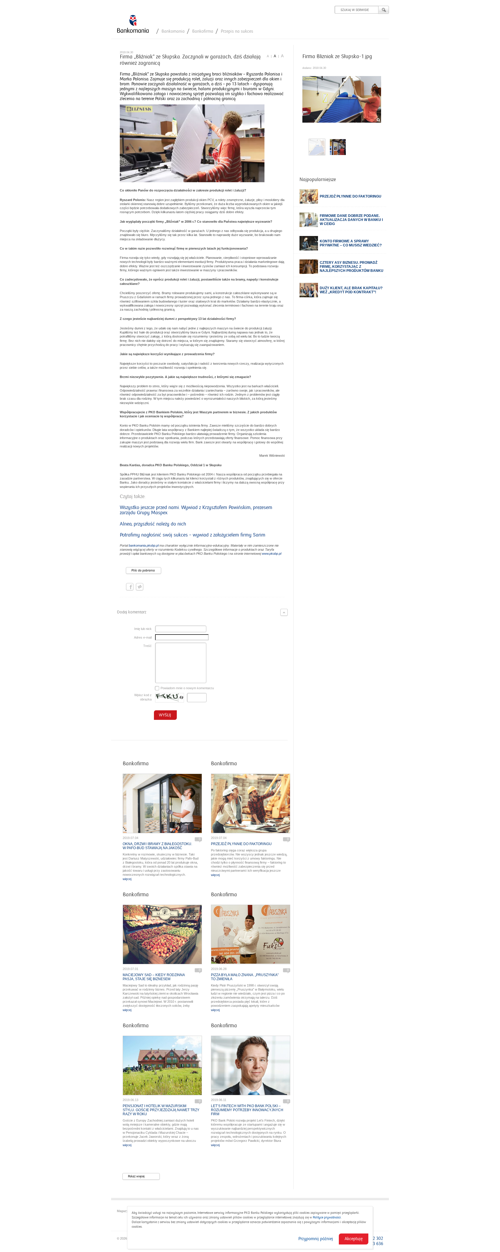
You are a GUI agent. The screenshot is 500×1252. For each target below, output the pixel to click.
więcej (127, 879)
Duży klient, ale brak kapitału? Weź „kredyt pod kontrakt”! (351, 290)
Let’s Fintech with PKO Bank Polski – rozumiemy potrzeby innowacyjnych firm (247, 1110)
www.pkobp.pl (271, 553)
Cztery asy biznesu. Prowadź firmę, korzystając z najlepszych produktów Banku (351, 267)
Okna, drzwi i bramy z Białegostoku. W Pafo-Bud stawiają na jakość (157, 846)
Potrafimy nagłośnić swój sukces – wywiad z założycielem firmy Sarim (192, 535)
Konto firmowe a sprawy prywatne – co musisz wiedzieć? (351, 243)
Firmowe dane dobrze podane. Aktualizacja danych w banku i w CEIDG (351, 220)
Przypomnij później (315, 1238)
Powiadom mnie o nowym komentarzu (187, 688)
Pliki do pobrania (143, 570)
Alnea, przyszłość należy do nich (153, 524)
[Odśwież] (181, 697)
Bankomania (173, 31)
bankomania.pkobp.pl (144, 545)
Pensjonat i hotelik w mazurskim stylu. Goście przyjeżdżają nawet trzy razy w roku (161, 1110)
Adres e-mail (143, 637)
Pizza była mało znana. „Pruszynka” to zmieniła (245, 977)
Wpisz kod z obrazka (143, 697)
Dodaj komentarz (131, 612)
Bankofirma (202, 31)
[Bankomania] (133, 24)
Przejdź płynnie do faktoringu (241, 844)
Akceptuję (354, 1238)
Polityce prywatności (327, 1217)
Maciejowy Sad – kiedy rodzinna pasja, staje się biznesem (154, 977)
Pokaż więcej (136, 1176)
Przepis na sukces (237, 31)
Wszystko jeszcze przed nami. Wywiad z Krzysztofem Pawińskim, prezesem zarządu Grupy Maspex (196, 510)
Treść (147, 646)
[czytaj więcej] (162, 803)
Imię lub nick (143, 628)
